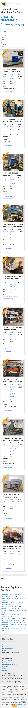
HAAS (4, 282)
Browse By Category (8, 662)
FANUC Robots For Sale (10, 606)
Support (4, 644)
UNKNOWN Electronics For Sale (12, 622)
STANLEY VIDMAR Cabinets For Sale (14, 610)
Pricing (4, 650)
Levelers (12, 501)
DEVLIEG (5, 444)
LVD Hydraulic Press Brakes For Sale (14, 628)
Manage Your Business (9, 641)
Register (4, 670)
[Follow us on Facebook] (3, 655)
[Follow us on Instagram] (6, 655)
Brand (5, 75)
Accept (14, 706)
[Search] (21, 4)
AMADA (5, 553)
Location (8, 87)
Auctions (5, 666)
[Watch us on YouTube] (9, 655)
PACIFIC (5, 334)
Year (4, 82)
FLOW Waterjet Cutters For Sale (12, 620)
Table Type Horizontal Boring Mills (13, 448)
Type (12, 76)
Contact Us (5, 646)
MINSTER (5, 231)
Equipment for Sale (8, 660)
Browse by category (12, 24)
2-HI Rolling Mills (12, 128)
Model (20, 76)
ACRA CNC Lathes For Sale (11, 608)
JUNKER (5, 76)
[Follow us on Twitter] (12, 655)
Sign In (4, 668)
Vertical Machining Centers (13, 284)
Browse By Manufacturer (9, 664)
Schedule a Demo (7, 648)
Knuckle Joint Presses (12, 181)
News (4, 643)
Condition (13, 82)
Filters (4, 31)
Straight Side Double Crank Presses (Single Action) (12, 391)
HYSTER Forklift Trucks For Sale (12, 618)
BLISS (4, 179)
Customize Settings (20, 704)
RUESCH (5, 126)
